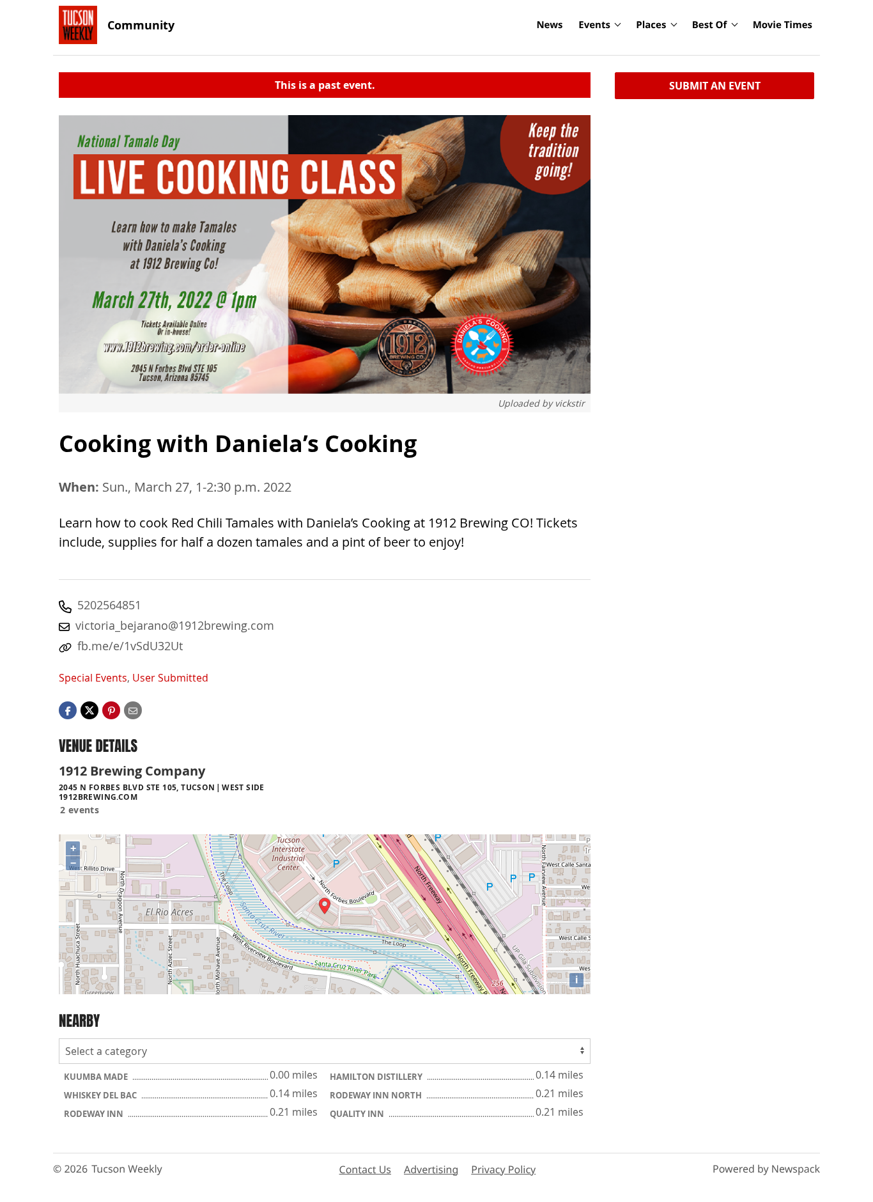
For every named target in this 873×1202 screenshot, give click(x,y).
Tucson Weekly (126, 1169)
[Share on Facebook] (68, 710)
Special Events (93, 678)
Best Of (709, 25)
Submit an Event (715, 86)
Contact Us (365, 1169)
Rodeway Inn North (377, 1095)
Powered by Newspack (766, 1169)
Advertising (431, 1169)
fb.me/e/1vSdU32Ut (130, 645)
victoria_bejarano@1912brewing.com (174, 625)
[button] (111, 710)
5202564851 (109, 605)
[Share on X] (89, 710)
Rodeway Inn (94, 1114)
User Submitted (170, 678)
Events (594, 25)
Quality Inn (358, 1114)
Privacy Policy (503, 1169)
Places (651, 25)
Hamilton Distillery (377, 1076)
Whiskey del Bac (101, 1095)
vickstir (570, 403)
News (549, 25)
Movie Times (782, 25)
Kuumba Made (97, 1076)
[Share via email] (133, 710)
